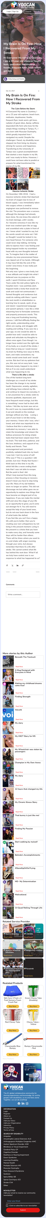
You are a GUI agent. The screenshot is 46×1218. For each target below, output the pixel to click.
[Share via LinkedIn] (17, 565)
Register (7, 1114)
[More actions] (38, 91)
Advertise (7, 1125)
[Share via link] (23, 565)
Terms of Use (9, 1130)
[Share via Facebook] (7, 565)
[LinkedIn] (23, 1103)
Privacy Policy (9, 1128)
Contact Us (8, 1118)
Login (6, 1111)
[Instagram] (27, 1103)
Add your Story (10, 1121)
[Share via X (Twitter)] (12, 565)
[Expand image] (11, 172)
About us (7, 1116)
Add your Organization (12, 1123)
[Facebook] (19, 1103)
